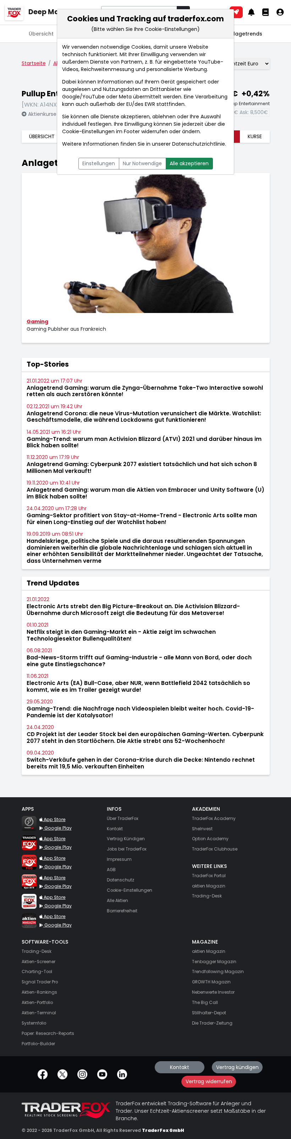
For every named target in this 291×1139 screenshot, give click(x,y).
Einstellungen (98, 163)
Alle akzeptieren (189, 163)
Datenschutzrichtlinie (198, 143)
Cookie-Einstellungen (88, 131)
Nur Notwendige (142, 163)
